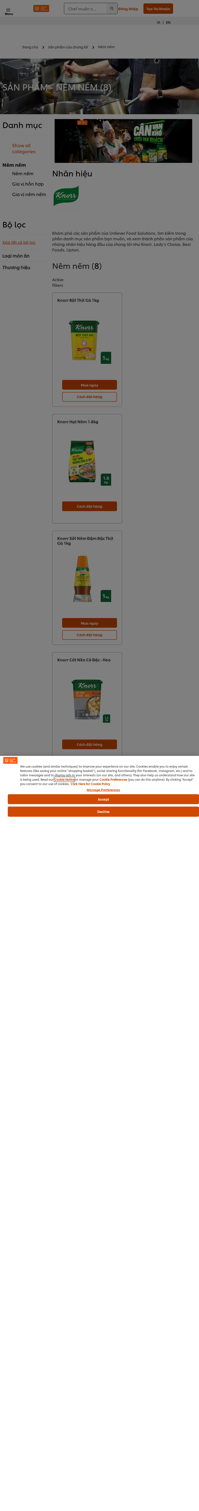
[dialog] (99, 1133)
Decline (103, 811)
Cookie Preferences (113, 779)
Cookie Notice (64, 779)
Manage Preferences (103, 790)
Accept (103, 799)
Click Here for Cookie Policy (90, 784)
